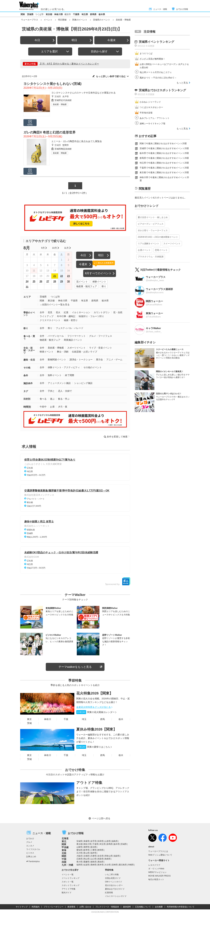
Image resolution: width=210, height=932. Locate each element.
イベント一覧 (68, 874)
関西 (64, 856)
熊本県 (101, 865)
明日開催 (62, 19)
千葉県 (76, 14)
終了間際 (69, 375)
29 (61, 281)
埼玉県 (85, 14)
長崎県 (93, 865)
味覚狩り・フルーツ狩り (91, 316)
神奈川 (47, 719)
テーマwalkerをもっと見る (75, 666)
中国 (64, 859)
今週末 (111, 40)
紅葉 (66, 312)
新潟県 (93, 847)
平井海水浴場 (146, 112)
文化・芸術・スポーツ (29, 350)
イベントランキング (70, 878)
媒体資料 (127, 907)
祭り (104, 286)
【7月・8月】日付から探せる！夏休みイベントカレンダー (69, 63)
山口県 (93, 859)
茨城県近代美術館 (63, 100)
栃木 (121, 719)
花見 (50, 312)
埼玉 (84, 719)
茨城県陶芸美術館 (63, 149)
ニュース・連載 (160, 9)
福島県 (115, 841)
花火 (58, 312)
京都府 (86, 856)
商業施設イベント (73, 340)
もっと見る (182, 83)
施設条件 (28, 383)
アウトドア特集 (89, 783)
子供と (51, 391)
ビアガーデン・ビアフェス (150, 224)
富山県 (86, 853)
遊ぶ (52, 398)
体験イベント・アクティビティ (64, 367)
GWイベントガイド (113, 882)
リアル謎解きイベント (148, 243)
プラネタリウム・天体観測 (150, 256)
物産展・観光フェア (86, 286)
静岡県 (101, 850)
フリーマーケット (76, 336)
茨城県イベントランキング (156, 41)
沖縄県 (131, 865)
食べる (43, 398)
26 (41, 281)
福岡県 (79, 865)
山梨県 (79, 847)
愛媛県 (86, 862)
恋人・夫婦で (65, 391)
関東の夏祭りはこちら (93, 747)
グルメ (29, 842)
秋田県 (101, 841)
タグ (25, 391)
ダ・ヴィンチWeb (156, 868)
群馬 (102, 719)
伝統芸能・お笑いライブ (84, 351)
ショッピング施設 (83, 383)
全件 (42, 312)
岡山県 (86, 859)
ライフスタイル (33, 849)
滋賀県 (117, 856)
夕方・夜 (62, 406)
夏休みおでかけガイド (115, 889)
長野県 (86, 847)
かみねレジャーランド (150, 102)
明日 (74, 40)
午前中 (43, 406)
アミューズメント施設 (59, 383)
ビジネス (30, 853)
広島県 (79, 859)
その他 (26, 367)
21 (54, 276)
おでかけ (30, 838)
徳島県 (93, 862)
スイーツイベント (171, 243)
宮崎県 (115, 865)
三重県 (93, 850)
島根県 (108, 859)
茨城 (29, 723)
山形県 (108, 841)
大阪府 (79, 856)
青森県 (86, 841)
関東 (23, 14)
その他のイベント (92, 367)
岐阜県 (86, 850)
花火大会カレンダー (114, 885)
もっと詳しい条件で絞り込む (111, 76)
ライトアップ (46, 316)
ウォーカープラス (29, 19)
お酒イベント (144, 250)
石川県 (79, 853)
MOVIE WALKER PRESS (159, 876)
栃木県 (102, 14)
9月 (43, 248)
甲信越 (65, 847)
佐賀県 (86, 865)
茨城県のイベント (101, 19)
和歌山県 (109, 856)
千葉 (66, 719)
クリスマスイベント (50, 320)
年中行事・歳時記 (66, 316)
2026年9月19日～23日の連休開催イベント (158, 237)
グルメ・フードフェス (100, 336)
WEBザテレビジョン (157, 872)
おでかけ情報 (182, 9)
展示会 (99, 359)
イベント (48, 19)
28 (54, 281)
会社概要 (159, 907)
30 (68, 281)
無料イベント (55, 375)
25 (34, 281)
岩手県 (93, 841)
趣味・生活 (29, 359)
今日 (37, 40)
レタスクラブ (154, 865)
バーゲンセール (56, 336)
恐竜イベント (161, 250)
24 (27, 281)
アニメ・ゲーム (114, 359)
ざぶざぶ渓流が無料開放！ (152, 59)
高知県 (101, 862)
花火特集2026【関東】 (94, 693)
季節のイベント (29, 313)
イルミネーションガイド (116, 896)
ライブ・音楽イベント (100, 347)
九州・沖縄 (67, 865)
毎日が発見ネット (156, 879)
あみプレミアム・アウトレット (154, 118)
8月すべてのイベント (98, 273)
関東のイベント (79, 19)
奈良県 (101, 856)
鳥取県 (101, 859)
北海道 (65, 838)
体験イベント (99, 281)
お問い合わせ (85, 907)
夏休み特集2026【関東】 (96, 729)
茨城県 (30, 14)
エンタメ (30, 846)
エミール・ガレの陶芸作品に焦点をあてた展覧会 (76, 141)
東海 (64, 850)
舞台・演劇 (62, 351)
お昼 (52, 406)
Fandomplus (34, 861)
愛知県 (79, 850)
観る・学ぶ (64, 398)
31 (27, 286)
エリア (27, 296)
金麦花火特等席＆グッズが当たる (93, 707)
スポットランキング (70, 885)
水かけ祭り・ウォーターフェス (153, 230)
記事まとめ (31, 856)
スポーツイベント (76, 347)
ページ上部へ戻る (101, 818)
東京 (29, 719)
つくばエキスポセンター (151, 107)
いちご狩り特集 (112, 874)
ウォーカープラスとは (158, 851)
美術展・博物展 (60, 104)
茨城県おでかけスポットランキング (162, 90)
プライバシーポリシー (53, 907)
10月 (54, 248)
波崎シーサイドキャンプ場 (152, 123)
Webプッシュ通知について (160, 855)
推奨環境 (71, 907)
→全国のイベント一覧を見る (55, 304)
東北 (64, 841)
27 (47, 281)
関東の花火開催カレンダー (96, 712)
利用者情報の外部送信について (180, 907)
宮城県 (79, 841)
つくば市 (39, 14)
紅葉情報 (109, 892)
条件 (25, 375)
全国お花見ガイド (113, 878)
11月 (66, 248)
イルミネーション (81, 312)
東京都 (49, 14)
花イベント (82, 281)
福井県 (93, 853)
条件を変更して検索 (117, 436)
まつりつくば (146, 53)
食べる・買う (29, 337)
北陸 (64, 853)
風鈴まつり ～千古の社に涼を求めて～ (158, 77)
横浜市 (67, 14)
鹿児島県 (123, 865)
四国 (64, 862)
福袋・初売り (71, 320)
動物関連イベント (57, 359)
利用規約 (36, 907)
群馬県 (93, 14)
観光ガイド (67, 892)
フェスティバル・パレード (69, 328)
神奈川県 (58, 14)
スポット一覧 (68, 882)
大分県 (108, 865)
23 (68, 276)
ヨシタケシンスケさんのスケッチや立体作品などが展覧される (83, 92)
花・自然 (117, 312)
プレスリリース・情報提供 (107, 907)
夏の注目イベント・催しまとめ (153, 217)
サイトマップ (22, 907)
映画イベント (46, 351)
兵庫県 (93, 856)
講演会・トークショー (81, 359)
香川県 (79, 862)
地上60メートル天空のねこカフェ (156, 72)
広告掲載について (143, 907)
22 (61, 276)
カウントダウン (102, 312)
